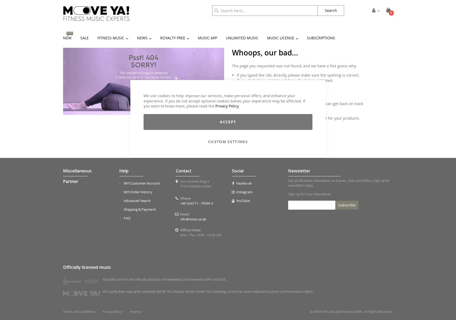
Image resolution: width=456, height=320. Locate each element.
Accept (228, 121)
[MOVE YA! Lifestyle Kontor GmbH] (96, 13)
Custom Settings (228, 141)
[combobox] (265, 10)
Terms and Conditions (79, 312)
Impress (135, 312)
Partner (70, 181)
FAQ (127, 218)
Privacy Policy (227, 106)
